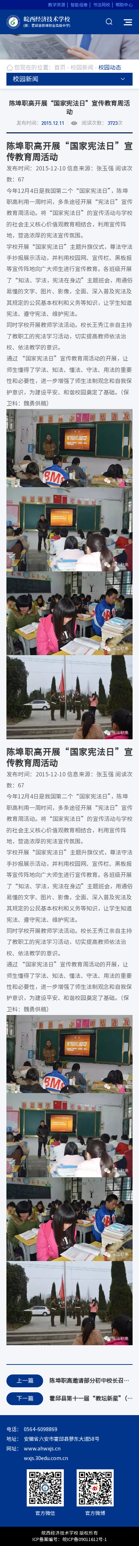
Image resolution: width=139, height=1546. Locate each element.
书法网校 (101, 4)
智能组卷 (79, 4)
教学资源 (56, 4)
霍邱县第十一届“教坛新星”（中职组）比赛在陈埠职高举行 (91, 1398)
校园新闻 (82, 67)
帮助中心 (124, 4)
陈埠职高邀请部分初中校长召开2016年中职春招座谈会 (91, 1380)
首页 (60, 67)
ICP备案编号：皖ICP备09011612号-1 (69, 1539)
